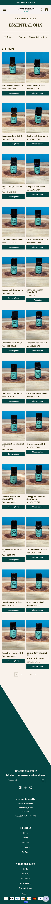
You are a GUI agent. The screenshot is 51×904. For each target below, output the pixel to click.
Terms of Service (25, 888)
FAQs (25, 869)
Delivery (25, 874)
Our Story (25, 852)
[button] (41, 9)
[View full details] (13, 67)
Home (17, 19)
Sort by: (22, 37)
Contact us (25, 878)
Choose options (13, 93)
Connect (25, 842)
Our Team (26, 847)
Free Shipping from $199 (25, 2)
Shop (25, 833)
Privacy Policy (25, 883)
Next (32, 674)
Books (25, 838)
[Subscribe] (42, 780)
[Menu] (4, 9)
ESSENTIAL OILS (29, 19)
